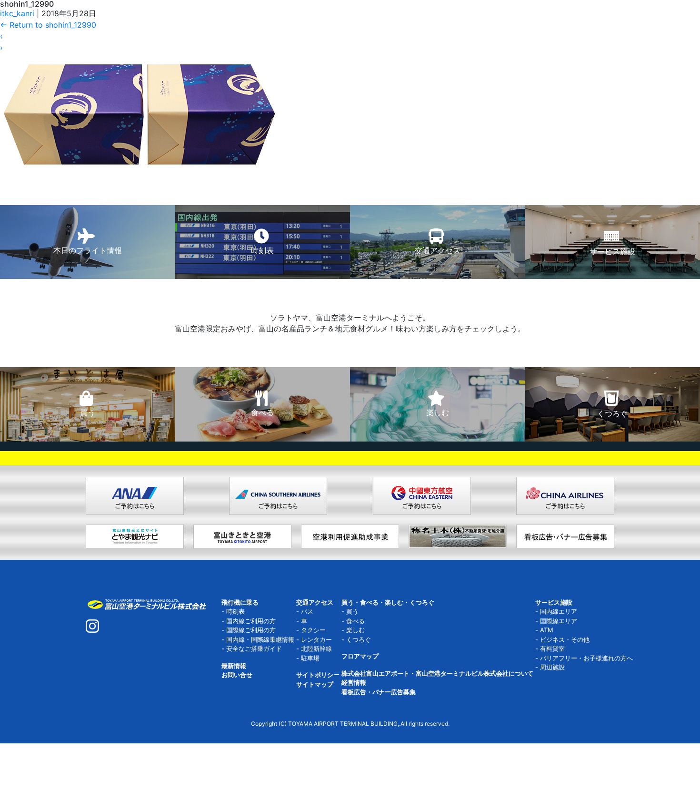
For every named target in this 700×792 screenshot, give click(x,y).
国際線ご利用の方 (251, 630)
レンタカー (316, 639)
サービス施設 (553, 602)
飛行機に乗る (240, 602)
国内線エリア (558, 611)
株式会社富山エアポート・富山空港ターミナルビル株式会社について (437, 673)
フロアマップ (360, 656)
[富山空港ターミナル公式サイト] (146, 603)
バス (307, 611)
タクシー (313, 630)
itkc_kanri (17, 13)
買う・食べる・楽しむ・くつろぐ (387, 602)
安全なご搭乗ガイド (254, 648)
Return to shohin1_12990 (48, 25)
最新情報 (233, 665)
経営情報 (353, 682)
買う (352, 611)
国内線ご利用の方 (251, 621)
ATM (546, 630)
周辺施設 (552, 667)
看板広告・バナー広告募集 (378, 692)
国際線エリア (558, 621)
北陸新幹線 (316, 648)
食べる (355, 621)
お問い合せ (236, 675)
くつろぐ (358, 639)
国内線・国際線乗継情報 (260, 639)
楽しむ (355, 630)
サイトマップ (314, 684)
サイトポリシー (318, 675)
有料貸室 (552, 648)
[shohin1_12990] (139, 98)
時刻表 (235, 611)
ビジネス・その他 (565, 639)
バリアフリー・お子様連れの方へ (586, 658)
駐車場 (310, 658)
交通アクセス (314, 602)
